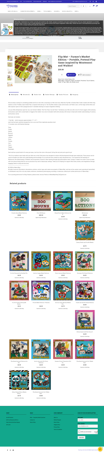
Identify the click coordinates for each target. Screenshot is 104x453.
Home (38, 11)
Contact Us (32, 419)
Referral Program (57, 419)
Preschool (83, 80)
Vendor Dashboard (37, 1)
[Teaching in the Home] (12, 6)
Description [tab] (14, 94)
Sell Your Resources (28, 1)
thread (73, 82)
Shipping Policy (57, 424)
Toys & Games (47, 11)
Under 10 (60, 82)
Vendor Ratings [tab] (50, 94)
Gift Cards (8, 424)
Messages (45, 1)
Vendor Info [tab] (37, 94)
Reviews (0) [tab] (26, 94)
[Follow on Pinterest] (96, 1)
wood (77, 82)
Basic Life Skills (12, 11)
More (76, 11)
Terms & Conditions (58, 429)
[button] (48, 58)
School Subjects (66, 11)
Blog (21, 1)
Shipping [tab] (75, 94)
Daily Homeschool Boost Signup (55, 1)
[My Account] (89, 6)
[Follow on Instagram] (93, 1)
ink (70, 82)
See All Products (9, 417)
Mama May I (19, 19)
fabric (67, 82)
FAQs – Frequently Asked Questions (37, 417)
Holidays (56, 11)
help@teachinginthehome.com (80, 1)
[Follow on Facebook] (90, 1)
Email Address (81, 423)
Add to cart (72, 74)
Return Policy (33, 422)
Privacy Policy (57, 427)
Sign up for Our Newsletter (12, 1)
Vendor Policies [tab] (63, 94)
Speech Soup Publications (41, 217)
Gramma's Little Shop (19, 217)
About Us (56, 417)
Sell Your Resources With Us (12, 419)
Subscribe (81, 437)
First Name (80, 417)
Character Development (27, 11)
